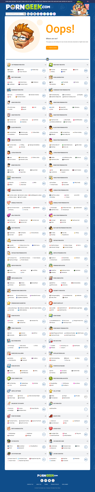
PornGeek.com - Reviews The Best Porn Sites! (49, 488)
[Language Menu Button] (88, 1)
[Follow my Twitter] (34, 13)
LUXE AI (51, 14)
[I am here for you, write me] (31, 13)
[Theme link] (28, 13)
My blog (38, 14)
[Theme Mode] (41, 480)
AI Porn (41, 14)
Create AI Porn (54, 14)
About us (38, 484)
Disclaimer (65, 484)
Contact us (30, 484)
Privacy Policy (55, 484)
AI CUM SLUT (48, 14)
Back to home (53, 47)
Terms (46, 484)
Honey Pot (44, 14)
